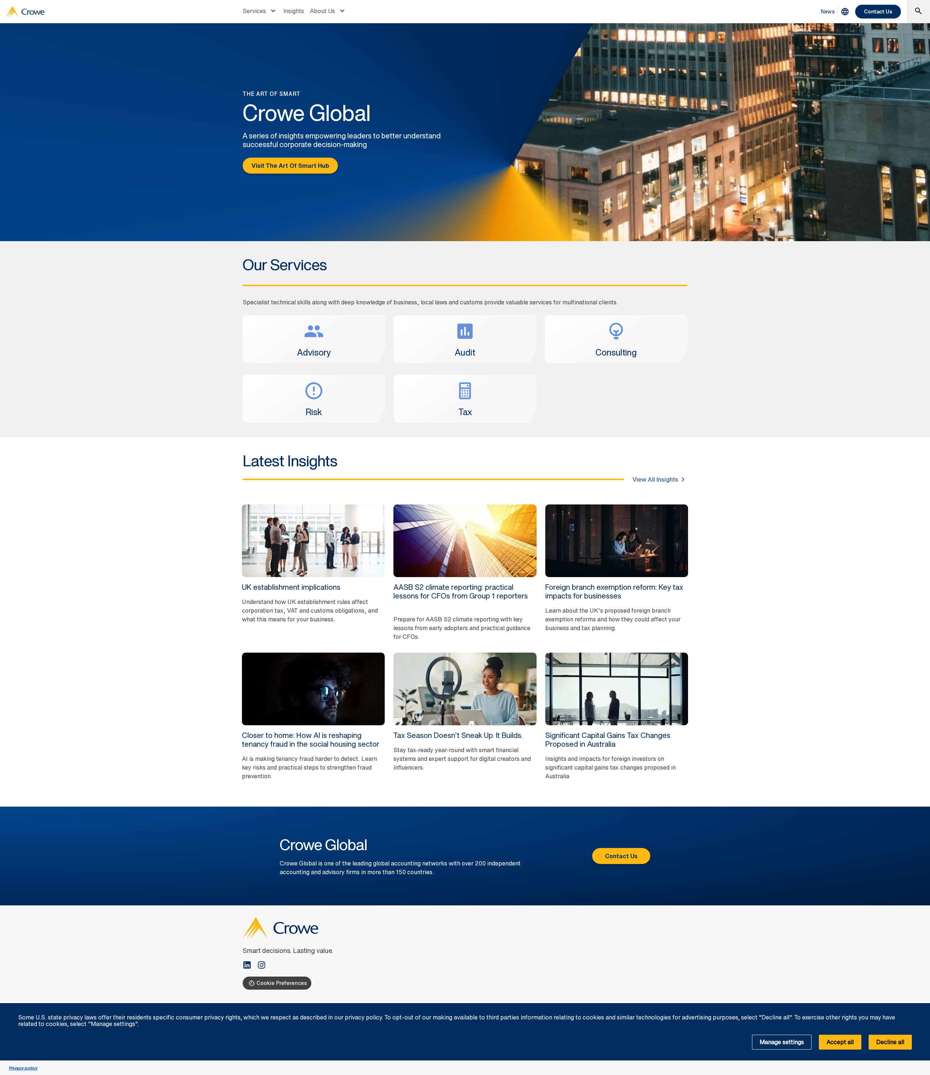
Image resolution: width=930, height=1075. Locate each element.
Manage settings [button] (782, 1042)
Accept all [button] (840, 1042)
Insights (293, 11)
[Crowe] (25, 11)
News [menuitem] (828, 11)
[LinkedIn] (250, 966)
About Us (322, 11)
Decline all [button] (890, 1042)
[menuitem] (260, 11)
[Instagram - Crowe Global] (261, 966)
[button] (920, 1007)
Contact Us (878, 11)
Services (254, 11)
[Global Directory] (845, 11)
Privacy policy (23, 1068)
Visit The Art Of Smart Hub (290, 165)
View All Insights (655, 479)
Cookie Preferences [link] (281, 983)
